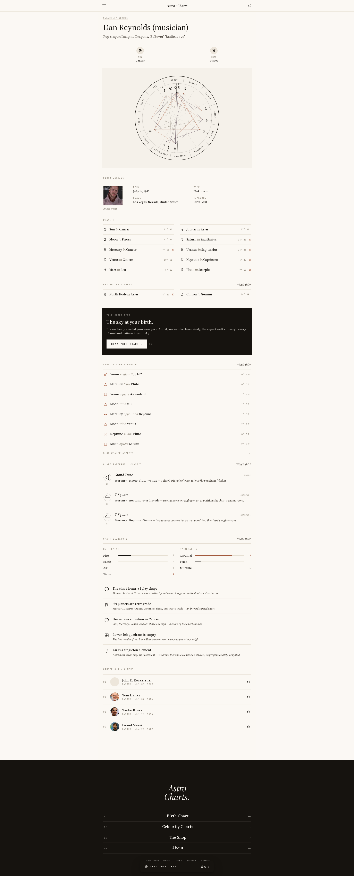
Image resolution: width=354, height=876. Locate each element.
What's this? (243, 284)
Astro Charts (177, 5)
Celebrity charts (115, 18)
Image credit (110, 208)
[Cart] (250, 6)
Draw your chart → (127, 344)
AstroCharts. (176, 792)
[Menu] (104, 6)
